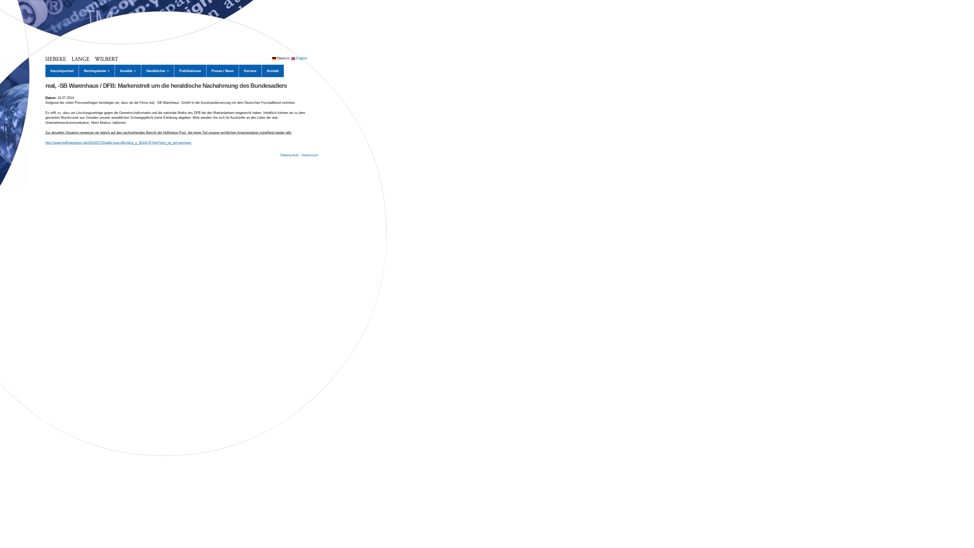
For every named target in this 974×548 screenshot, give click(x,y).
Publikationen (190, 71)
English (301, 58)
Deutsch (282, 58)
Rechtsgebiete (95, 71)
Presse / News (223, 71)
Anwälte (126, 71)
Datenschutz (290, 155)
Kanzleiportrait (62, 71)
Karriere (250, 71)
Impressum (310, 155)
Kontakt (273, 71)
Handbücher (156, 71)
